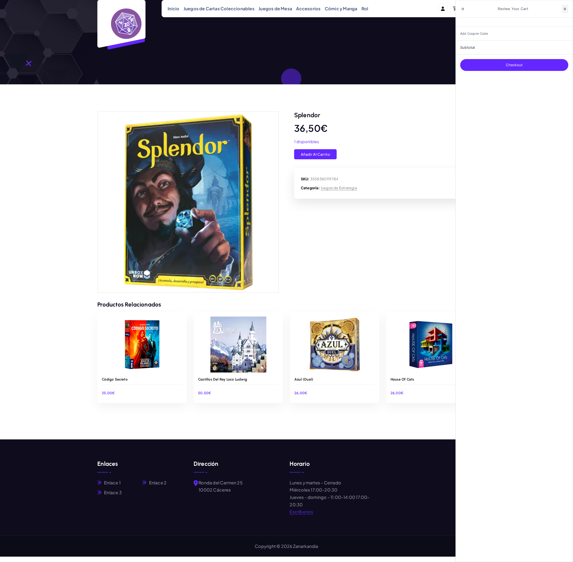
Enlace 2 (158, 482)
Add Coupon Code (474, 33)
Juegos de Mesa (275, 8)
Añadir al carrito (315, 154)
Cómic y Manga (341, 8)
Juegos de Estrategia (339, 187)
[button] (462, 9)
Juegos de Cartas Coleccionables (219, 8)
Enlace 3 (113, 492)
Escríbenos (301, 511)
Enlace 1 (112, 482)
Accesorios (308, 8)
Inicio (173, 8)
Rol (364, 8)
